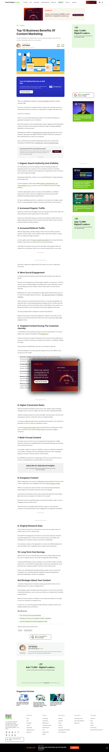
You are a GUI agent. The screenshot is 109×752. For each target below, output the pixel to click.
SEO (31, 2)
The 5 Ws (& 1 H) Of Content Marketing (30, 615)
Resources (53, 2)
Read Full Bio (22, 652)
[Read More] (83, 174)
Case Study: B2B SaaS (79, 720)
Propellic (41, 648)
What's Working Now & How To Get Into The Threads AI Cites (83, 208)
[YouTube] (12, 732)
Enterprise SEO (45, 727)
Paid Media (36, 2)
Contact (92, 723)
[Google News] (6, 732)
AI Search (25, 2)
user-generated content (48, 295)
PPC (43, 729)
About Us (67, 2)
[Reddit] (12, 735)
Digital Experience (30, 729)
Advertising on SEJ (78, 718)
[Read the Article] (24, 697)
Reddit (43, 734)
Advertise (74, 2)
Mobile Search (45, 723)
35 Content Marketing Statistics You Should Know (23, 704)
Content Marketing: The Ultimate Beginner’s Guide (33, 621)
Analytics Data (45, 732)
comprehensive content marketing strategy (46, 143)
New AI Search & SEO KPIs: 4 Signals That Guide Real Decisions (83, 117)
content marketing (43, 101)
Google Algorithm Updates (64, 729)
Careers (92, 725)
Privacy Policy (93, 727)
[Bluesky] (6, 735)
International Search (46, 725)
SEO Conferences (62, 732)
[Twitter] (18, 732)
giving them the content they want (43, 132)
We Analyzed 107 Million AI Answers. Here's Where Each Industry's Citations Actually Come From (83, 184)
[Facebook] (15, 732)
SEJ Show (60, 727)
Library (59, 723)
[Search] (102, 2)
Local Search (45, 720)
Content (20, 630)
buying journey (44, 334)
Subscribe (92, 718)
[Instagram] (9, 735)
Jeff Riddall (26, 45)
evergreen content (55, 483)
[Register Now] (83, 107)
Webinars (61, 2)
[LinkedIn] (9, 732)
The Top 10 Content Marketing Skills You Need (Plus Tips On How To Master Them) (40, 704)
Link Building (45, 718)
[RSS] (15, 735)
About (91, 720)
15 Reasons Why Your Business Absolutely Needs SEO (56, 704)
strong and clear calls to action (31, 427)
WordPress (28, 732)
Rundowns (60, 720)
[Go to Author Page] (19, 45)
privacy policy (46, 682)
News (27, 718)
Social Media (29, 727)
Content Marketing (28, 630)
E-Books (60, 725)
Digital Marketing (45, 2)
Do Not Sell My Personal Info (96, 729)
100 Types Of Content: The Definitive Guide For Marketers (35, 618)
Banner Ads (76, 723)
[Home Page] (12, 2)
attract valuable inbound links (41, 240)
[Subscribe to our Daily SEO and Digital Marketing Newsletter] (99, 2)
